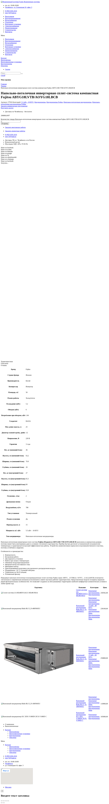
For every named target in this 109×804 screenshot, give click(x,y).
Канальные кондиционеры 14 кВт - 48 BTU (94, 604)
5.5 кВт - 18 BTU (27, 102)
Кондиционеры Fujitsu (55, 102)
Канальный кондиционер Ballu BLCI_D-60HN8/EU (81, 658)
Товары (3, 86)
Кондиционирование (12, 18)
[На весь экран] (6, 800)
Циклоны (12, 737)
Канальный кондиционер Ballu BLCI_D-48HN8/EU (81, 608)
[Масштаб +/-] (8, 800)
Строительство (10, 30)
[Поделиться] (4, 800)
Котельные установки (13, 24)
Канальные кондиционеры (94, 592)
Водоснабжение (11, 20)
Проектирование (11, 28)
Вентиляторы (14, 732)
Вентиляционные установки (19, 734)
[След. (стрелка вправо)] (4, 802)
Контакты (8, 32)
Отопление (9, 22)
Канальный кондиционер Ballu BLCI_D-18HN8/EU (81, 703)
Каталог (8, 730)
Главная (4, 84)
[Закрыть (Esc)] (2, 800)
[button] (54, 35)
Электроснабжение (12, 26)
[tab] (54, 362)
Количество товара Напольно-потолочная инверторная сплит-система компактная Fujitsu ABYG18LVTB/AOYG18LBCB (45, 119)
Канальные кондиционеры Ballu (94, 611)
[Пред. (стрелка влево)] (2, 802)
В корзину (5, 123)
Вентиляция (9, 16)
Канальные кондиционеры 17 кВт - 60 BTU (94, 654)
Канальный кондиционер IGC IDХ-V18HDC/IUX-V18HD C (81, 716)
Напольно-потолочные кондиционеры (77, 102)
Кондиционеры (40, 102)
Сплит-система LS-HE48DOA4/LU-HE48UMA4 (82, 592)
